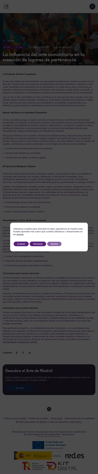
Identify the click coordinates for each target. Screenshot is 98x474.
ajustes (20, 234)
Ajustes (54, 244)
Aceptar (21, 244)
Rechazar (38, 244)
